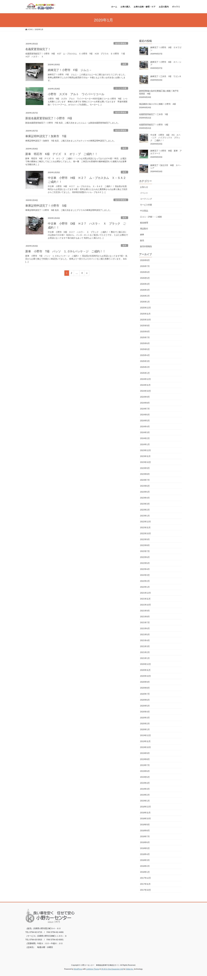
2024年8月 (145, 403)
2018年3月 (145, 860)
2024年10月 (145, 391)
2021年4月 (145, 640)
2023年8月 (145, 474)
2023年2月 (145, 510)
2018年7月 (145, 836)
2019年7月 (145, 765)
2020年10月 (145, 676)
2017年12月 (145, 878)
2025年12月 (145, 308)
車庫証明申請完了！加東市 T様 (45, 136)
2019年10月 (145, 747)
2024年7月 (145, 409)
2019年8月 (145, 759)
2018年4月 (145, 854)
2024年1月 (145, 444)
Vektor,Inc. (130, 969)
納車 (124, 64)
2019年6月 (145, 771)
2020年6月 (145, 700)
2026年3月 (145, 290)
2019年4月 (145, 783)
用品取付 (144, 228)
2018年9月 (145, 824)
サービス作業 (120, 88)
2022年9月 (145, 539)
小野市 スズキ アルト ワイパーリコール (76, 94)
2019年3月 (145, 789)
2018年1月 (145, 872)
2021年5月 (145, 634)
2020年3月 (145, 717)
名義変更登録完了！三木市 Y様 (153, 114)
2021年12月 (145, 593)
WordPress (78, 969)
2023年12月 (145, 450)
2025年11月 (145, 314)
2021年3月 (145, 646)
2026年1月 (145, 302)
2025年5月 (145, 349)
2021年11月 (145, 599)
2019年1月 (145, 801)
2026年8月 (145, 260)
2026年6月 (145, 272)
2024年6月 (145, 414)
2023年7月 (145, 480)
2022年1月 (145, 587)
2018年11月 (145, 812)
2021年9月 (145, 611)
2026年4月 (145, 284)
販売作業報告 (120, 43)
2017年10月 (145, 890)
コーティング (146, 199)
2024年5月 (145, 420)
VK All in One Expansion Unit (112, 969)
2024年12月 (145, 379)
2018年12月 (145, 807)
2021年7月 (145, 622)
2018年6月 (145, 842)
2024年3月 (145, 432)
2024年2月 (145, 438)
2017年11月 (145, 884)
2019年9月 (145, 753)
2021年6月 (145, 628)
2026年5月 (145, 278)
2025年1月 (145, 373)
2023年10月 (145, 462)
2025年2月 (145, 367)
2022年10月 (145, 533)
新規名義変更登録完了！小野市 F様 (48, 118)
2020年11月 (145, 670)
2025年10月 (145, 320)
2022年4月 (145, 569)
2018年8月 (145, 830)
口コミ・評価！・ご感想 (151, 217)
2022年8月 (145, 545)
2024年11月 (145, 385)
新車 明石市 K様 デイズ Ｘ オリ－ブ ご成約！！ (61, 154)
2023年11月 (145, 456)
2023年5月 (145, 492)
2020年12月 (145, 664)
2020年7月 (145, 694)
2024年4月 (145, 426)
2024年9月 (145, 397)
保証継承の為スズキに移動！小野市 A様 (157, 104)
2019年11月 (145, 741)
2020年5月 (145, 706)
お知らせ (144, 187)
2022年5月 (145, 563)
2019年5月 (145, 777)
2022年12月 (145, 521)
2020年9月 (145, 682)
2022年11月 (145, 527)
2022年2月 (145, 581)
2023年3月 (145, 504)
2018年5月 (145, 848)
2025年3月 (145, 361)
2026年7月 (145, 266)
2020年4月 (145, 712)
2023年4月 (145, 498)
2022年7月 (145, 551)
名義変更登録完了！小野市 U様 (153, 124)
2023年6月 (145, 486)
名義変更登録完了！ (38, 49)
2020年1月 (145, 729)
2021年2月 (145, 652)
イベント (144, 193)
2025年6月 (145, 343)
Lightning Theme (92, 969)
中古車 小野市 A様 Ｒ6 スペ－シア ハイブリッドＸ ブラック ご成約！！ (165, 138)
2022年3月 (145, 575)
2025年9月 (145, 325)
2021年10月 (145, 605)
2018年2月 (145, 866)
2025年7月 (145, 337)
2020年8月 (145, 688)
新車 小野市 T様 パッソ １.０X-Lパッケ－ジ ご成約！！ (65, 251)
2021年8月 (145, 616)
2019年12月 (145, 735)
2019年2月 (145, 795)
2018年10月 (145, 818)
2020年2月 (145, 723)
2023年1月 (145, 516)
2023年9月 (145, 468)
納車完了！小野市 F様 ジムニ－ (70, 70)
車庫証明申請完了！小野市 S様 (46, 205)
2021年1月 (145, 658)
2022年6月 (145, 557)
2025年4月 (145, 355)
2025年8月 (145, 331)
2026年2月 (145, 296)
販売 (124, 148)
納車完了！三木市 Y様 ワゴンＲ (165, 76)
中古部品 (144, 211)
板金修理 (144, 223)
